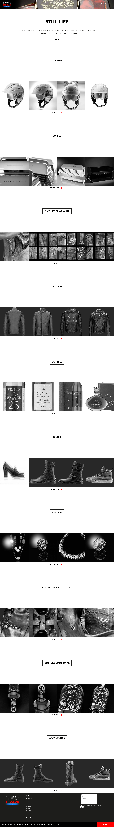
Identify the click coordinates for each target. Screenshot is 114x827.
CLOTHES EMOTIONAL (45, 33)
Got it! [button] (105, 824)
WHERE (29, 818)
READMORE (54, 112)
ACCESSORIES (32, 30)
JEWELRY (58, 33)
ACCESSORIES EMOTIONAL (49, 30)
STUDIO (29, 798)
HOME (28, 795)
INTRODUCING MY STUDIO (32, 800)
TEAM (27, 804)
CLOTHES (91, 30)
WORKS (29, 807)
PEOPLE (28, 808)
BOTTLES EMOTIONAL (78, 30)
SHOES (66, 33)
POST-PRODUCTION (30, 814)
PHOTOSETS (29, 802)
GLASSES (22, 30)
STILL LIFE (28, 810)
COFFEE (74, 33)
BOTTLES (64, 30)
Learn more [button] (56, 824)
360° (27, 812)
